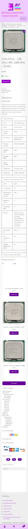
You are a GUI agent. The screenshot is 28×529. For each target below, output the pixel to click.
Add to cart (6, 81)
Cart (21, 525)
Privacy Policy (7, 511)
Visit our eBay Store (6, 439)
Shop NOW (14, 383)
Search (14, 526)
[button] (24, 31)
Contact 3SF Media (8, 514)
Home (4, 24)
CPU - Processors (12, 25)
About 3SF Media (8, 506)
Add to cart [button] (14, 294)
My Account (4, 526)
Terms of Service (8, 508)
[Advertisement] (14, 481)
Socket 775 (19, 25)
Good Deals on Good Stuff (10, 503)
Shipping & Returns (8, 500)
